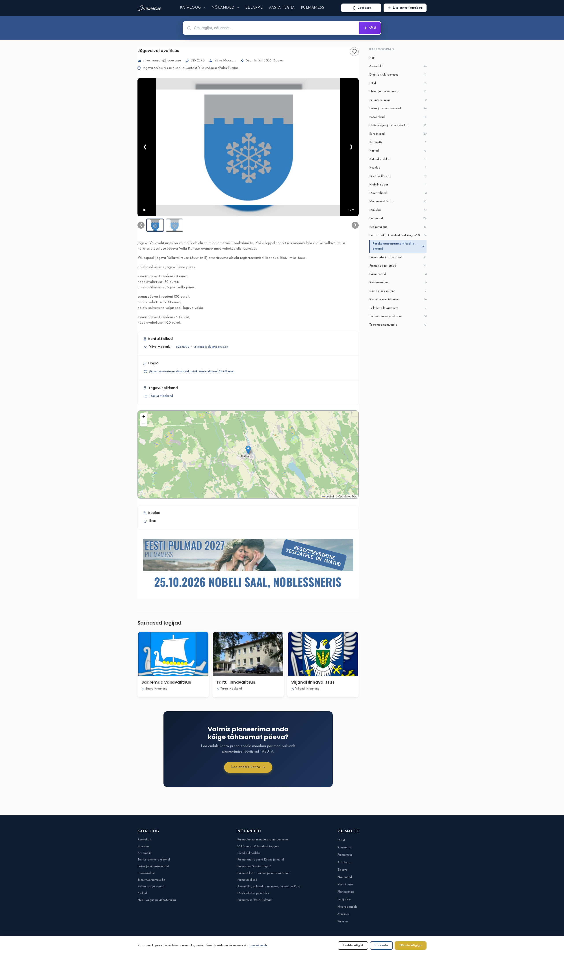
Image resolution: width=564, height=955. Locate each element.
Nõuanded (223, 7)
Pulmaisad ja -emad (398, 265)
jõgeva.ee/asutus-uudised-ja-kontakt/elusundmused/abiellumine (191, 68)
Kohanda (381, 945)
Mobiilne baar (398, 184)
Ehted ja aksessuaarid (398, 91)
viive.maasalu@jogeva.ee (162, 60)
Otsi (372, 28)
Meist (341, 840)
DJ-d (398, 83)
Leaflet (329, 496)
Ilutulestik (398, 142)
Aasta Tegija (282, 7)
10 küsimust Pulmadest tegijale (258, 846)
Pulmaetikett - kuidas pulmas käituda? (263, 873)
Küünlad (398, 167)
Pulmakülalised (247, 880)
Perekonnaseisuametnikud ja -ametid (398, 246)
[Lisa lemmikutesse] (354, 51)
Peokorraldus (398, 227)
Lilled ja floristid (398, 176)
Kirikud (398, 150)
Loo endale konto (245, 767)
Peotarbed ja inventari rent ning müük (398, 235)
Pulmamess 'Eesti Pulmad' (254, 900)
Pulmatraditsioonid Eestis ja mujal (260, 859)
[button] (248, 449)
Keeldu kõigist (353, 945)
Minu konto (345, 884)
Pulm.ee (342, 921)
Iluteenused (398, 133)
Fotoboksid (398, 117)
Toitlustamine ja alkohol (398, 316)
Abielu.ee (343, 914)
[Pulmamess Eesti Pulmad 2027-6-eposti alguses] (248, 566)
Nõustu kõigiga (410, 945)
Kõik (372, 57)
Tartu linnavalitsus (235, 682)
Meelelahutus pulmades (253, 893)
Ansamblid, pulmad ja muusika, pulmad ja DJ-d (269, 886)
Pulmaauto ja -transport (398, 257)
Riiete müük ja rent (398, 291)
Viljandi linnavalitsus (312, 682)
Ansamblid (398, 66)
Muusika (398, 210)
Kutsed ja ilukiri (398, 159)
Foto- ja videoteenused (398, 108)
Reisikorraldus (398, 282)
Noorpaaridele (347, 907)
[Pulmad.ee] (150, 8)
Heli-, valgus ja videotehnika (398, 125)
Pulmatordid (398, 274)
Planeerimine (345, 892)
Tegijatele (344, 899)
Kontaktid (344, 847)
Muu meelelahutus (398, 201)
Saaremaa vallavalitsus (166, 682)
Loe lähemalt (258, 945)
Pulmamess (312, 7)
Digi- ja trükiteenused (398, 74)
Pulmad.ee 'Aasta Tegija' (254, 866)
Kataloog (190, 7)
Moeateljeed (398, 193)
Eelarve (254, 7)
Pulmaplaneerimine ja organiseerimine (262, 839)
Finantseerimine (398, 100)
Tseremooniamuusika (398, 324)
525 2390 (198, 60)
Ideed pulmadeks (248, 853)
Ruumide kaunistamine (398, 299)
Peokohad (398, 218)
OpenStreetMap (347, 496)
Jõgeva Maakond (161, 396)
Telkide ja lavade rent (398, 308)
